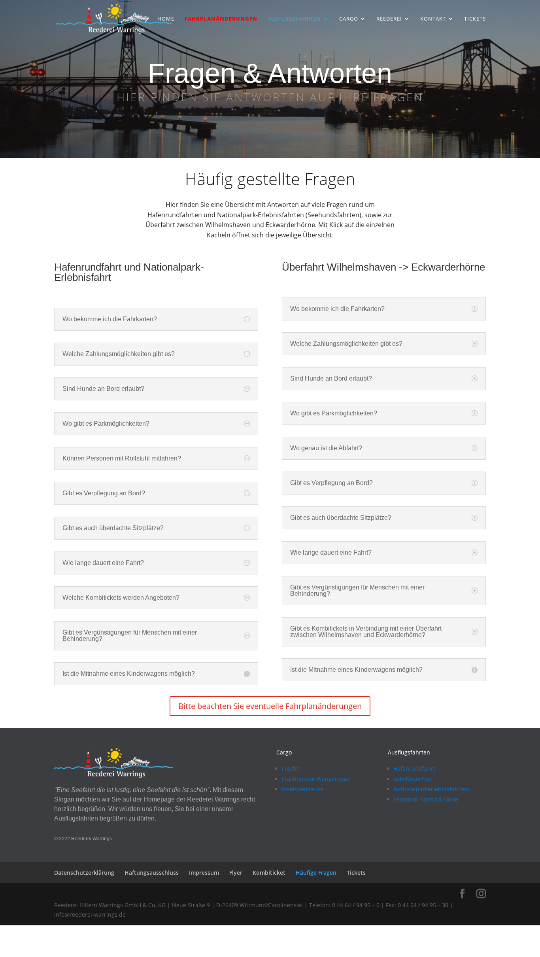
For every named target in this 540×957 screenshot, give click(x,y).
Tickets (475, 19)
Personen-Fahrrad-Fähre (425, 799)
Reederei (389, 19)
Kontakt (433, 19)
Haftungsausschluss (152, 872)
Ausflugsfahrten (294, 19)
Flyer (235, 872)
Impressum (204, 872)
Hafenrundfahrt (414, 768)
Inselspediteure (302, 789)
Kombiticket (269, 872)
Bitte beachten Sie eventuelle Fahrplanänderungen (270, 706)
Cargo (348, 19)
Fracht (290, 768)
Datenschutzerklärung (84, 872)
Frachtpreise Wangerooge (316, 779)
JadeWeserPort (412, 779)
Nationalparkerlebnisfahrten (431, 789)
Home (165, 19)
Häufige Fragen (316, 872)
